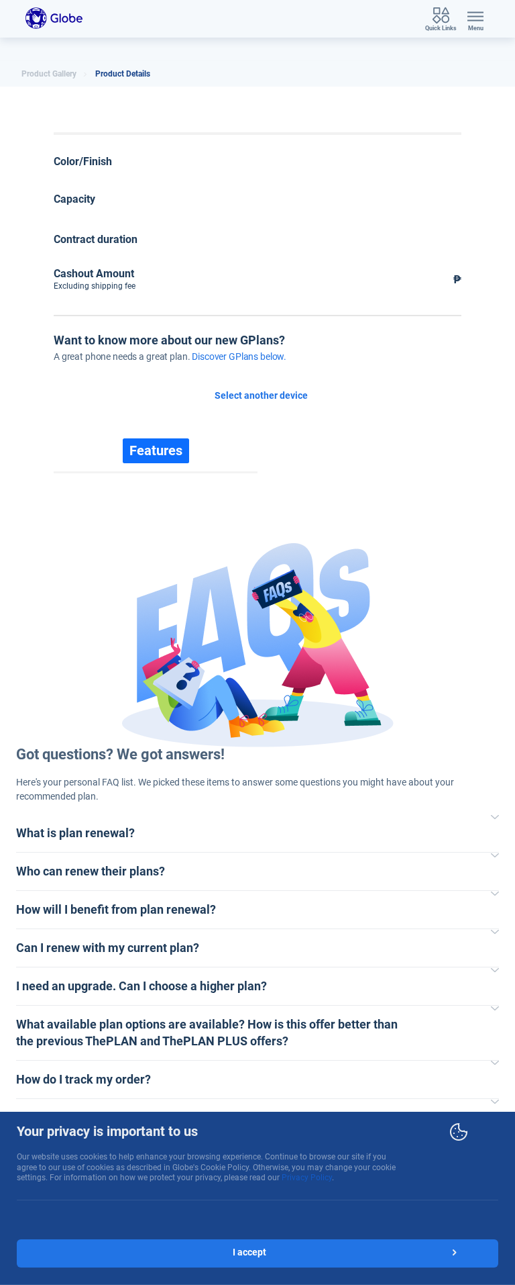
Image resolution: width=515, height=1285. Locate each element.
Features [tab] (155, 450)
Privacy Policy (307, 1177)
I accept (249, 1252)
